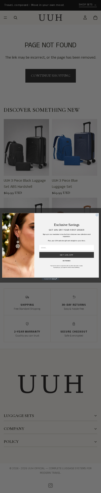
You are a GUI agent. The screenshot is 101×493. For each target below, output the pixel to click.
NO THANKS (66, 260)
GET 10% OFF (67, 255)
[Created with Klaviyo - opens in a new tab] (50, 278)
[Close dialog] (97, 215)
